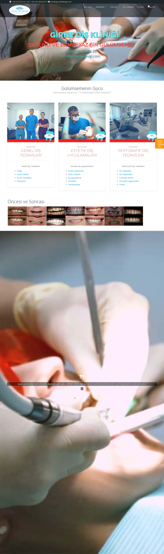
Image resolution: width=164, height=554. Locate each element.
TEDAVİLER (113, 7)
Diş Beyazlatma (74, 178)
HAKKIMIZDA (100, 7)
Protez (122, 184)
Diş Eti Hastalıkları (24, 178)
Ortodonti (72, 181)
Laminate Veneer (126, 178)
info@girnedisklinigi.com (61, 1)
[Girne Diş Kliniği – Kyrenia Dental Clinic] (19, 10)
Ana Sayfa (88, 7)
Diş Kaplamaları (125, 174)
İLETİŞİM (141, 7)
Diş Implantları (125, 171)
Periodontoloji (74, 184)
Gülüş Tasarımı (74, 174)
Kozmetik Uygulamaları (129, 181)
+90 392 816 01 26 (20, 1)
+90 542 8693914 (39, 1)
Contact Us (161, 145)
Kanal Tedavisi (23, 174)
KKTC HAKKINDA (128, 7)
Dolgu (19, 171)
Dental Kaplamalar (76, 171)
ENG (153, 7)
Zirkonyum (21, 181)
